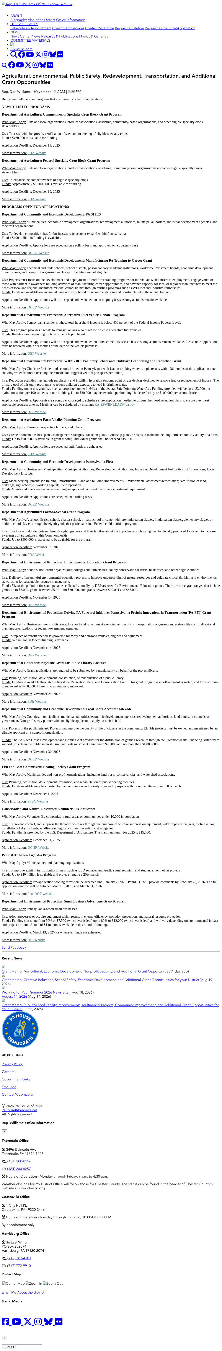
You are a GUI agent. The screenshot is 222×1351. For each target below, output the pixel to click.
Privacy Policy (12, 1064)
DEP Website (37, 353)
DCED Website (38, 253)
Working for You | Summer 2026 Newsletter (36, 992)
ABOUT (16, 16)
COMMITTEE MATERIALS (30, 40)
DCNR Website (38, 847)
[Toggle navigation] (3, 9)
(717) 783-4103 (19, 1258)
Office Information (70, 20)
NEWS (15, 32)
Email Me (9, 1087)
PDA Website (37, 153)
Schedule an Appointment (30, 28)
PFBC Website (38, 801)
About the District (41, 20)
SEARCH (9, 1347)
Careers (8, 1072)
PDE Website (37, 701)
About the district (30, 1292)
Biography (18, 20)
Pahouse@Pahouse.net (19, 1110)
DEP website (36, 940)
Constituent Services (68, 28)
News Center (20, 36)
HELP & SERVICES (24, 24)
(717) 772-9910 (19, 1266)
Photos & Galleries (93, 36)
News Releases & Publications (55, 36)
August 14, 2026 (14, 996)
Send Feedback (14, 947)
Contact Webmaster (18, 1094)
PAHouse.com (21, 49)
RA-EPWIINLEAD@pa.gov (115, 404)
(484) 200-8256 (19, 1161)
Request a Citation (129, 28)
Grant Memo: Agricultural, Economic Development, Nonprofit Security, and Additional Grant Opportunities (86, 971)
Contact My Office (99, 28)
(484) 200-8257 (19, 1169)
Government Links (16, 1079)
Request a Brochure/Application (170, 28)
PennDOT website (40, 894)
